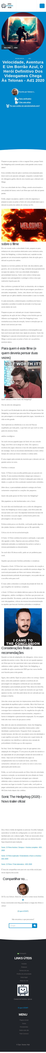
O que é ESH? (23, 911)
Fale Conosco (24, 1033)
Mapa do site (24, 980)
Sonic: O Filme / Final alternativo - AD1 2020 (16, 864)
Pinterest (24, 967)
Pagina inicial (19, 58)
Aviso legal (24, 977)
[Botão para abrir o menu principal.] (42, 6)
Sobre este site (24, 1030)
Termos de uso (24, 970)
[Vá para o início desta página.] (23, 933)
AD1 (29, 58)
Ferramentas (24, 1027)
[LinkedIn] (23, 900)
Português (22, 953)
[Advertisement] (23, 125)
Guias (24, 1023)
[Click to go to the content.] (23, 155)
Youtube (24, 963)
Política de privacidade (24, 974)
